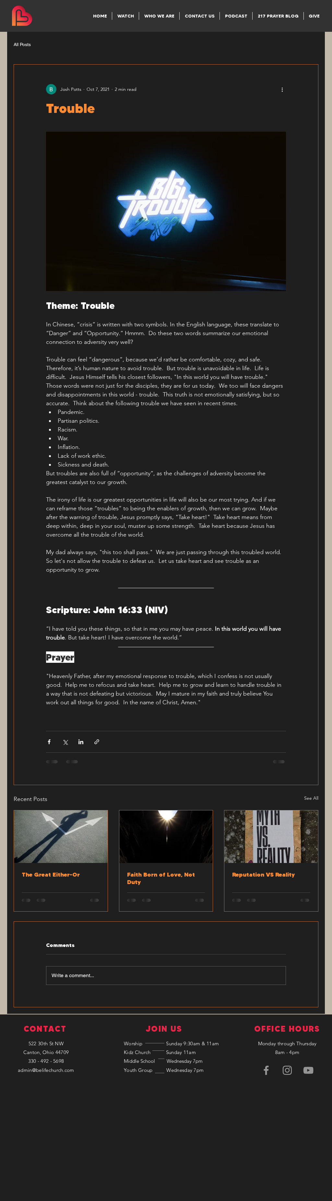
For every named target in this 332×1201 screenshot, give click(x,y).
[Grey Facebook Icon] (266, 1024)
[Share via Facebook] (49, 742)
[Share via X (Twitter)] (65, 742)
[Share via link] (97, 742)
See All (311, 798)
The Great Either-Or (51, 874)
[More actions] (282, 89)
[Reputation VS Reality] (271, 836)
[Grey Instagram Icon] (287, 1024)
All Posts (22, 44)
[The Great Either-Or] (61, 836)
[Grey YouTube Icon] (308, 1024)
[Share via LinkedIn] (81, 742)
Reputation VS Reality (263, 874)
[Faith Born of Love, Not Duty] (166, 836)
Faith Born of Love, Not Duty (161, 878)
